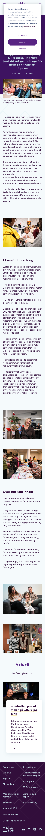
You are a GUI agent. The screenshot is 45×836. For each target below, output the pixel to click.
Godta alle (22, 42)
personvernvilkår (28, 27)
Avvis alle (22, 48)
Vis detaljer (22, 35)
